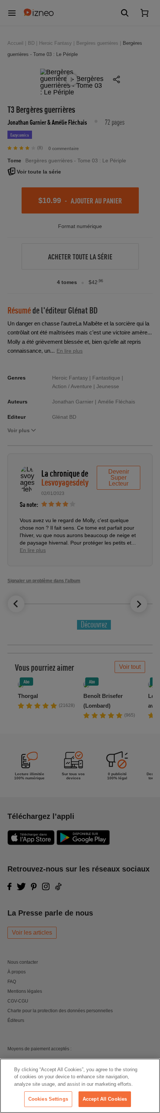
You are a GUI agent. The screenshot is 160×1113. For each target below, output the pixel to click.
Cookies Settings (48, 1099)
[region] (80, 1086)
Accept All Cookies (105, 1099)
